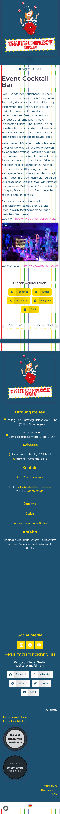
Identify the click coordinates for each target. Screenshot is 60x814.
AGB (54, 794)
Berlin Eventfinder (14, 721)
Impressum (50, 785)
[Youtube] (39, 645)
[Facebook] (30, 645)
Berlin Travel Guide (15, 717)
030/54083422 (35, 491)
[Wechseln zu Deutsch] (30, 805)
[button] (30, 59)
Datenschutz (49, 790)
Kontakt (30, 467)
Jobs (30, 513)
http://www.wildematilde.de (40, 265)
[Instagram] (21, 645)
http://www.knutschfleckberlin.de (34, 218)
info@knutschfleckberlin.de (34, 487)
